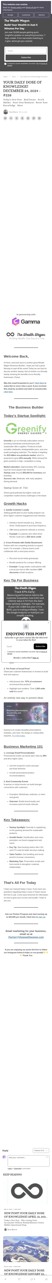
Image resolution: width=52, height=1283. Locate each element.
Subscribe (40, 646)
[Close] (48, 623)
